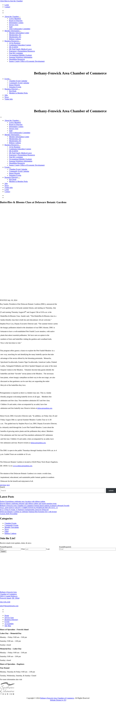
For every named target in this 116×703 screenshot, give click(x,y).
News (7, 97)
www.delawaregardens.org (22, 466)
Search (2, 487)
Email (65, 547)
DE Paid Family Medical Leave (20, 49)
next (8, 485)
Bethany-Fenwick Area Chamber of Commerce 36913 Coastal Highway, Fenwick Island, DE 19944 (9, 595)
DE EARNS (13, 47)
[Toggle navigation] (1, 117)
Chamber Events (10, 523)
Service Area (13, 25)
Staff (10, 27)
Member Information (12, 31)
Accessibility (9, 624)
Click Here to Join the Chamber (11, 1)
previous (3, 485)
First (23, 549)
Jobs (6, 95)
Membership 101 (15, 35)
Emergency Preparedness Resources (22, 51)
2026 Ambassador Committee (19, 29)
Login (7, 5)
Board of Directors (15, 21)
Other (7, 531)
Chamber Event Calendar (18, 81)
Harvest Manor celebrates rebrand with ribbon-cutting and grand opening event (28, 503)
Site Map (8, 626)
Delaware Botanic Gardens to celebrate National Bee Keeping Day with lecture (28, 512)
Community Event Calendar (19, 83)
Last (48, 549)
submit (111, 490)
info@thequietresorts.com (9, 606)
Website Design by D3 (58, 700)
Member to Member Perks (18, 93)
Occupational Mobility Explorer (20, 55)
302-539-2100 (5, 602)
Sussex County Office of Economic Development (27, 61)
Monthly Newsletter (12, 527)
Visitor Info (9, 99)
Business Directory (11, 89)
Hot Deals (12, 91)
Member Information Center (19, 33)
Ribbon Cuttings (15, 39)
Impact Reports (14, 85)
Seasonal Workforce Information (20, 57)
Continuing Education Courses (20, 45)
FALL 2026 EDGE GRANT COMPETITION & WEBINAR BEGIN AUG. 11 (29, 508)
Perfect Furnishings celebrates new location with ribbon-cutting (22, 501)
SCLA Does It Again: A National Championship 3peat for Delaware (24, 510)
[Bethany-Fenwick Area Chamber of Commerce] (17, 73)
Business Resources (12, 41)
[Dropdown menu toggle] (20, 17)
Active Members (15, 19)
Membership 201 (15, 37)
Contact (7, 7)
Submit (3, 551)
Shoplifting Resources (17, 59)
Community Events (11, 525)
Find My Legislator (16, 53)
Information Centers (16, 23)
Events (7, 79)
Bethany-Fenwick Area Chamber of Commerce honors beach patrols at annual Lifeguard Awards (34, 505)
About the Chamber (12, 17)
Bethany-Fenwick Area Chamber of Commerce (57, 698)
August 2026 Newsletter (8, 514)
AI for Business (14, 43)
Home (7, 615)
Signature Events (15, 87)
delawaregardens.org (44, 408)
